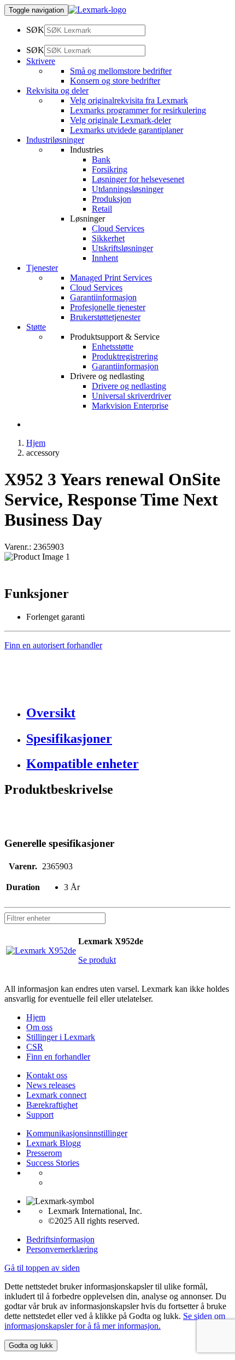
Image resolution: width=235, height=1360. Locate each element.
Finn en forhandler (58, 1056)
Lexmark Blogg (53, 1143)
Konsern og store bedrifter (115, 80)
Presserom (44, 1153)
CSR (34, 1046)
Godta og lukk (31, 1345)
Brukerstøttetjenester (105, 317)
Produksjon (111, 199)
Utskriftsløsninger (122, 248)
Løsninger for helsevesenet (138, 179)
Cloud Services (118, 228)
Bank (101, 159)
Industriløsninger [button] (55, 139)
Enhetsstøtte (112, 346)
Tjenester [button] (42, 267)
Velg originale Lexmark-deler (120, 120)
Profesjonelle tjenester (107, 307)
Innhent (105, 258)
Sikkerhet (108, 238)
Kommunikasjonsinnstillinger (76, 1133)
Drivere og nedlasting (129, 386)
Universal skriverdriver (131, 395)
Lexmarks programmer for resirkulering (138, 110)
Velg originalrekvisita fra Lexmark (129, 100)
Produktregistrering (125, 356)
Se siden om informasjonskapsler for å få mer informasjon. (114, 1320)
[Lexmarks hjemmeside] (97, 9)
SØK (35, 29)
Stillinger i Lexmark (60, 1037)
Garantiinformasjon (103, 297)
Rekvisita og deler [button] (57, 90)
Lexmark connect (56, 1095)
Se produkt (97, 959)
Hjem (35, 442)
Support (40, 1114)
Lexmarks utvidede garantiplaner (126, 130)
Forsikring (109, 169)
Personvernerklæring (62, 1249)
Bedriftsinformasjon (60, 1239)
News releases (50, 1085)
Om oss (39, 1027)
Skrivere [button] (40, 61)
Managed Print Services (111, 277)
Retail (102, 208)
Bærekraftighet (52, 1104)
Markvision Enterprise (130, 405)
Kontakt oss (46, 1075)
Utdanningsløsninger (127, 189)
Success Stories (52, 1162)
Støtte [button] (36, 327)
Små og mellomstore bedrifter (121, 70)
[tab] (128, 713)
